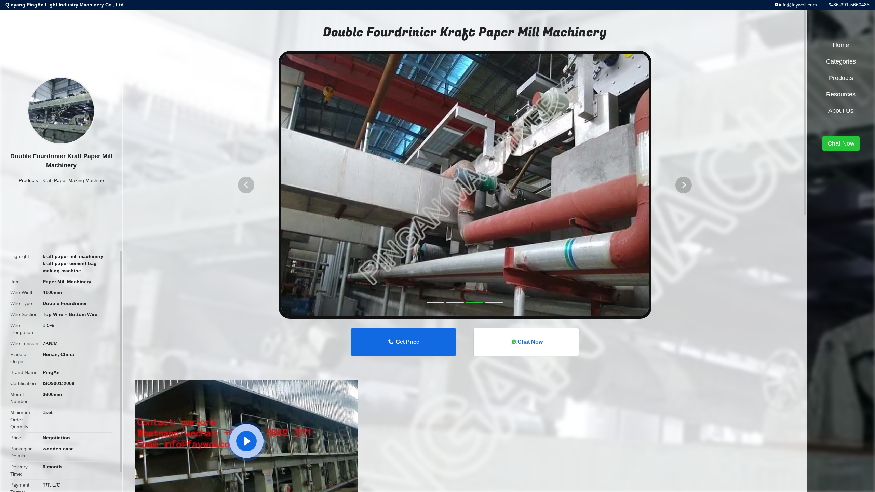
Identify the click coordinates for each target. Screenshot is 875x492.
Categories (841, 61)
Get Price (407, 342)
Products (28, 180)
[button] (246, 185)
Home (841, 45)
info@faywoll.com (798, 5)
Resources (841, 94)
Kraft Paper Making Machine (73, 180)
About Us (840, 110)
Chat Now (530, 342)
